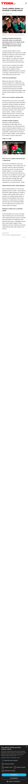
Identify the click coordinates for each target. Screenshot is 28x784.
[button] (14, 757)
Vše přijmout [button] (14, 774)
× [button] (26, 746)
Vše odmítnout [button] (14, 778)
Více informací (19, 755)
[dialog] (14, 764)
